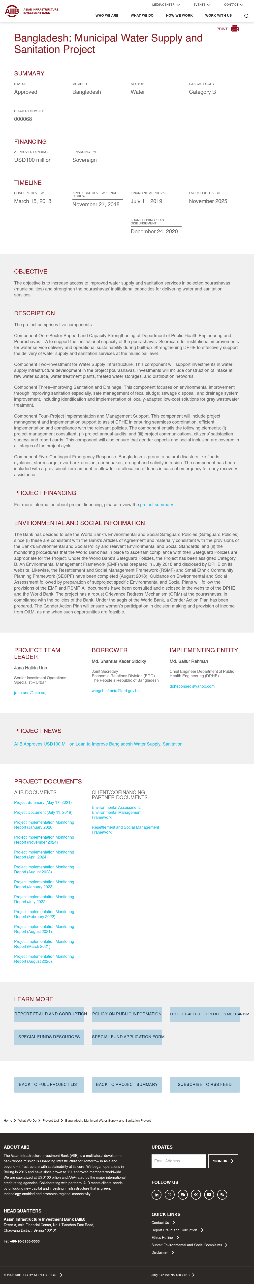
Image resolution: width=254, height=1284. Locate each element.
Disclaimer (160, 1252)
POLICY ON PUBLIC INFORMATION (126, 1014)
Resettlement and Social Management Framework (125, 830)
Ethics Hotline (163, 1238)
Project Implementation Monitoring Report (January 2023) (44, 884)
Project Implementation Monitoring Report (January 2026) (44, 825)
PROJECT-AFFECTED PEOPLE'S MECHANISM (205, 1014)
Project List (51, 1120)
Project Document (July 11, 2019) (43, 813)
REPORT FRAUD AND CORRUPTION (49, 1014)
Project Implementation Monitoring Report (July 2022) (44, 899)
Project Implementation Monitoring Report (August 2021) (44, 929)
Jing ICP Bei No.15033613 (171, 1275)
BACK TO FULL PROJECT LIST (49, 1085)
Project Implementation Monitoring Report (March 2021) (44, 944)
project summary (156, 505)
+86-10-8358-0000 (25, 1241)
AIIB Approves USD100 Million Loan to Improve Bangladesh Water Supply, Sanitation (98, 744)
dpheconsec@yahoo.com (192, 687)
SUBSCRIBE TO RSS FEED (205, 1085)
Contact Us (161, 1223)
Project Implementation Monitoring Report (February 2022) (44, 914)
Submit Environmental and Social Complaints (187, 1245)
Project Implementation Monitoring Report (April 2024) (44, 855)
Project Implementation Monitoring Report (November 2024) (44, 840)
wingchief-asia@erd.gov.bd (116, 691)
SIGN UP (220, 1161)
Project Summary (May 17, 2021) (43, 803)
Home (8, 1120)
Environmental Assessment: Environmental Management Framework (116, 813)
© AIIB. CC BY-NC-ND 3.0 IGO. (30, 1275)
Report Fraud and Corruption (175, 1230)
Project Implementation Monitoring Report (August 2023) (44, 869)
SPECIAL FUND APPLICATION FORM (127, 1037)
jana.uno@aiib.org (30, 693)
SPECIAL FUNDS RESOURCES (49, 1037)
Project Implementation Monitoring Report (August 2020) (44, 959)
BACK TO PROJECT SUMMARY (127, 1085)
